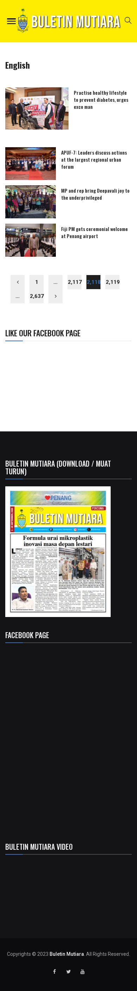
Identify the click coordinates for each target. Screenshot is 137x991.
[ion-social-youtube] (82, 971)
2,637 (37, 296)
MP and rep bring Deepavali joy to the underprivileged (95, 194)
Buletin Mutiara (67, 954)
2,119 (112, 282)
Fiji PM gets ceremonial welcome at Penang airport (94, 232)
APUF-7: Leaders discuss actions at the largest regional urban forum (94, 159)
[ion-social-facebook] (54, 971)
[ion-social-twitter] (68, 971)
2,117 (74, 282)
